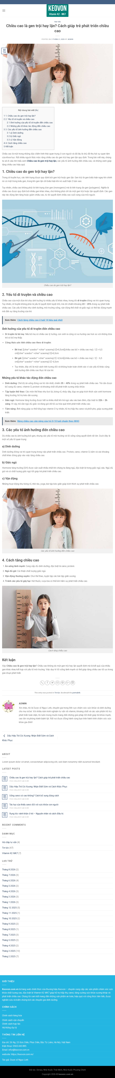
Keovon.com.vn (10, 989)
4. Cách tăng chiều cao (15, 143)
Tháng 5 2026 (8, 886)
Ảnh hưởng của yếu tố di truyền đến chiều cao (30, 122)
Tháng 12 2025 (9, 907)
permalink (76, 693)
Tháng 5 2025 (8, 940)
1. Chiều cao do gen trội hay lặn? (20, 116)
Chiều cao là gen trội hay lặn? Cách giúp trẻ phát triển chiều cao (39, 777)
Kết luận (8, 146)
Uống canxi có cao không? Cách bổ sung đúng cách (34, 795)
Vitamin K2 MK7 (10, 853)
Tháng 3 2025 (8, 951)
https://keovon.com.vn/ (22, 1054)
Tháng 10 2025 (9, 918)
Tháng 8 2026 (8, 869)
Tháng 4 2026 (8, 891)
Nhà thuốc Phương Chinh (74, 1070)
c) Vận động (14, 139)
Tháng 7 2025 (8, 934)
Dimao (39, 1070)
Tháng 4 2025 (8, 945)
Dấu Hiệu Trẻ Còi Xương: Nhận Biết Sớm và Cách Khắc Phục (38, 786)
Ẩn (36, 110)
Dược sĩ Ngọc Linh (19, 1059)
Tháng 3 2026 (8, 896)
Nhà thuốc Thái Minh (52, 1070)
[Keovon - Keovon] (57, 10)
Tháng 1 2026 (8, 902)
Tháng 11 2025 (9, 913)
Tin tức (57, 22)
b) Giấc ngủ (14, 136)
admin (70, 39)
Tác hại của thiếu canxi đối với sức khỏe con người (33, 804)
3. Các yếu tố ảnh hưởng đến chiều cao (23, 129)
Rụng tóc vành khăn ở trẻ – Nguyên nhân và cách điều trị (36, 813)
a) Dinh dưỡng (15, 133)
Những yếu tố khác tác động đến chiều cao (28, 126)
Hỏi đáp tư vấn (9, 842)
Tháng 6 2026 (8, 880)
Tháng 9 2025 (8, 923)
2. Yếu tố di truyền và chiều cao (19, 119)
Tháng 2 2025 (8, 956)
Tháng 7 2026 (8, 875)
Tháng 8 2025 (8, 929)
